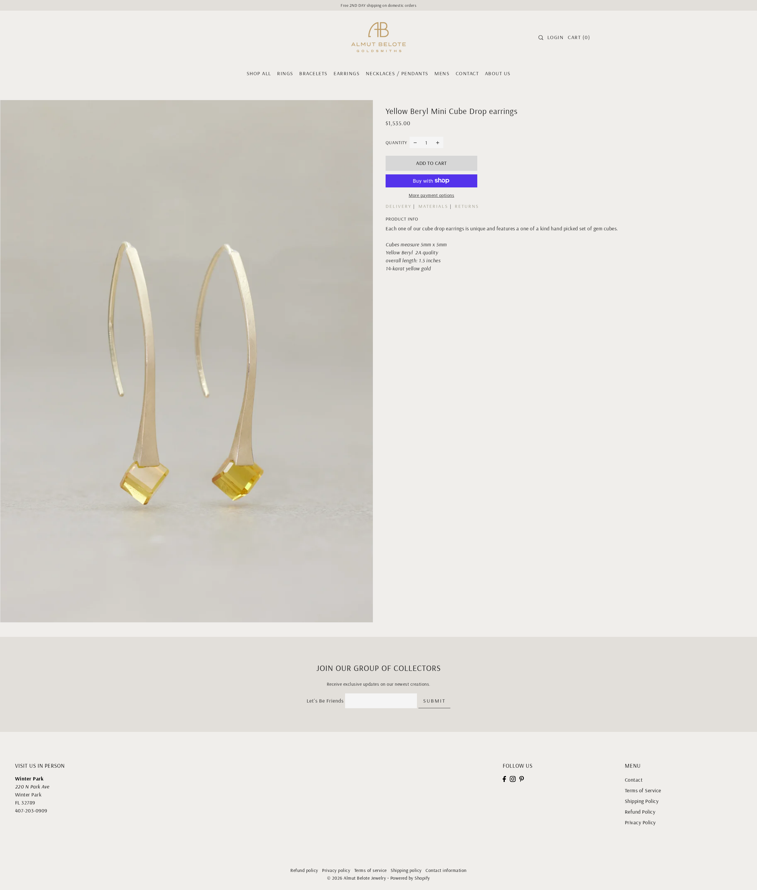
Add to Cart (431, 163)
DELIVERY (399, 206)
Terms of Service (643, 790)
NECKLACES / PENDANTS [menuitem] (397, 73)
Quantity (396, 142)
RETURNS (467, 206)
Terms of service (370, 870)
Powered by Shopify (410, 878)
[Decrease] (415, 142)
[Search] (540, 37)
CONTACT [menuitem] (467, 73)
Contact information (446, 870)
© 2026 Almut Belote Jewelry (356, 878)
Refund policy (304, 870)
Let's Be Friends (325, 700)
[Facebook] (504, 779)
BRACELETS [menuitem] (313, 73)
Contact (634, 779)
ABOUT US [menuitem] (498, 73)
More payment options (431, 195)
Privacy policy (336, 870)
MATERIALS (433, 206)
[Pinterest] (521, 779)
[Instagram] (513, 779)
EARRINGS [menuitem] (347, 73)
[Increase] (437, 142)
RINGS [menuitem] (285, 73)
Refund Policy (640, 811)
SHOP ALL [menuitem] (259, 73)
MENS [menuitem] (441, 73)
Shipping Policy (642, 801)
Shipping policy (406, 870)
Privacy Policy (640, 822)
